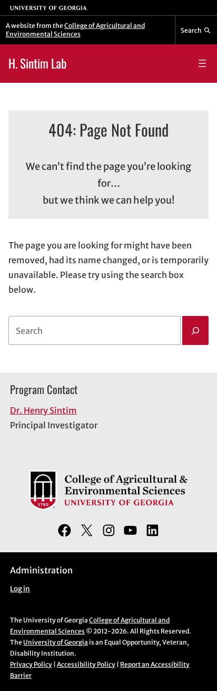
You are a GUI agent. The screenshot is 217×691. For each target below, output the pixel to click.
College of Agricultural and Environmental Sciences (75, 30)
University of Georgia (55, 642)
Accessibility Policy (86, 664)
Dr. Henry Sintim (43, 410)
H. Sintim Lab (37, 63)
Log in (20, 588)
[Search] (195, 331)
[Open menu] (202, 63)
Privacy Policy (31, 664)
